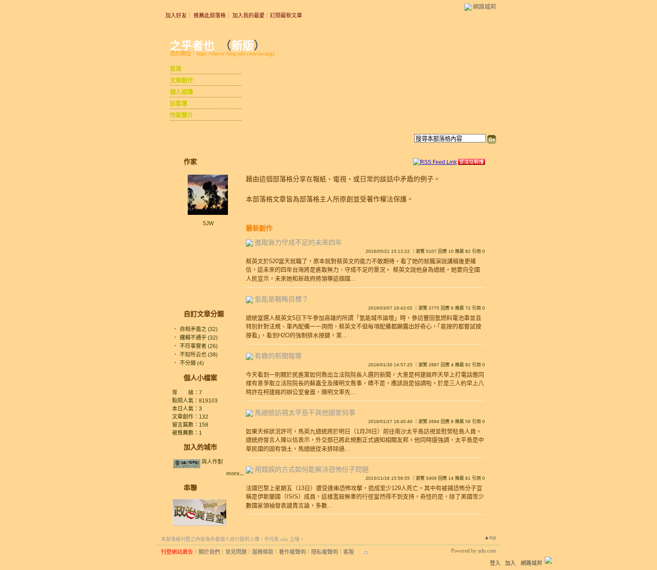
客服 (348, 552)
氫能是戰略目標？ (281, 299)
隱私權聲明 (324, 552)
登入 (495, 563)
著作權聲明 (292, 552)
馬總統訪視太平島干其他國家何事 (305, 412)
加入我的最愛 (248, 16)
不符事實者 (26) (199, 346)
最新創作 (259, 228)
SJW (208, 223)
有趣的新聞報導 (278, 356)
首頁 (175, 68)
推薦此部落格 (210, 16)
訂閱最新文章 (286, 16)
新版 (243, 46)
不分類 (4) (192, 363)
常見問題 (236, 552)
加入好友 (176, 16)
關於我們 (209, 552)
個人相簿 (181, 91)
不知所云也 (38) (199, 355)
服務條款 (263, 552)
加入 (510, 563)
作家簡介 (181, 115)
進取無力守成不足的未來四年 (298, 242)
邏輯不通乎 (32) (199, 338)
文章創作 (181, 80)
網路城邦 (484, 6)
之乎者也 (192, 46)
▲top (490, 537)
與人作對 (212, 462)
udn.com (487, 551)
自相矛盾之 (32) (199, 329)
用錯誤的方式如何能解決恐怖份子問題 (312, 469)
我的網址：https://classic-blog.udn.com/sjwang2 (222, 53)
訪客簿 (178, 103)
